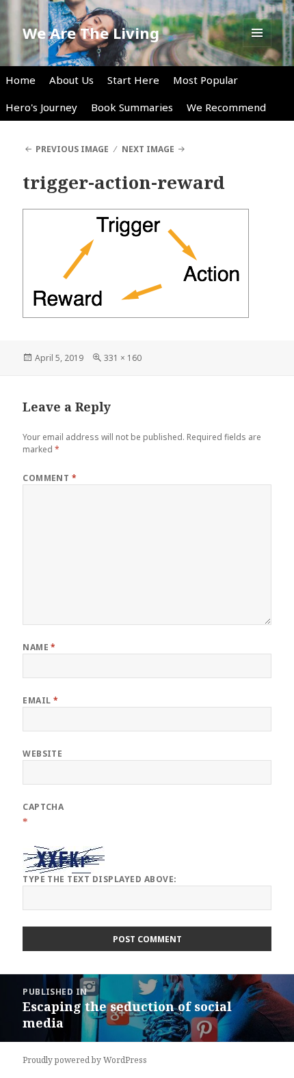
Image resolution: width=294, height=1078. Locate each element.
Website (42, 753)
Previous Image (72, 149)
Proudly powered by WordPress (85, 1060)
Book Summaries (132, 107)
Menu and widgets (257, 46)
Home (20, 80)
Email (40, 700)
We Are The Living (91, 33)
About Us (71, 80)
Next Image (148, 149)
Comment (50, 478)
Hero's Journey (41, 107)
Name (39, 647)
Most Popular (205, 80)
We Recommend (226, 107)
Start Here (133, 80)
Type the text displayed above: (99, 879)
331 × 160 (123, 358)
